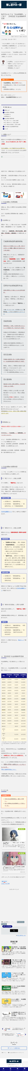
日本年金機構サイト (6, 511)
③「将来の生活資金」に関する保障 (12, 124)
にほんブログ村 (5, 883)
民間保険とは (8, 116)
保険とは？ (7, 110)
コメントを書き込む (14, 1048)
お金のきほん (21, 921)
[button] (25, 534)
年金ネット (21, 640)
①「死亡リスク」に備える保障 (11, 120)
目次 (6, 107)
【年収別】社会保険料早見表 (11, 126)
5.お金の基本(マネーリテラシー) (9, 921)
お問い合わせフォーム (13, 1064)
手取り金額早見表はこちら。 (9, 769)
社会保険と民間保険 (9, 112)
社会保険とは (8, 114)
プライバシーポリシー (14, 1066)
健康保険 (4, 924)
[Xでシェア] (14, 930)
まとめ (6, 128)
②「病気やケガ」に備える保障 (11, 122)
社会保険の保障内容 (9, 118)
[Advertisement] (14, 905)
